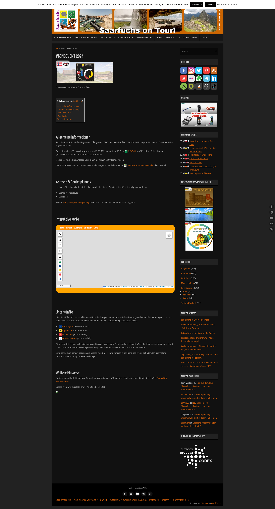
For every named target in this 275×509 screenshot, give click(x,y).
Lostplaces (185, 278)
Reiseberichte (187, 288)
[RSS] (271, 229)
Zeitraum (88, 227)
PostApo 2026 (195, 162)
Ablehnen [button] (210, 4)
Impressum (115, 500)
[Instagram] (271, 212)
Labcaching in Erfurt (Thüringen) (195, 319)
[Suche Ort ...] (60, 234)
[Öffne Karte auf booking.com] (60, 266)
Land (96, 227)
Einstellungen (66, 227)
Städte (185, 298)
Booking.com (68, 326)
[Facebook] (271, 206)
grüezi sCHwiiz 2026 (198, 158)
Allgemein (185, 268)
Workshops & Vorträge (85, 500)
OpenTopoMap (160, 286)
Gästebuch (154, 500)
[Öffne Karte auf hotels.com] (60, 274)
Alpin (185, 291)
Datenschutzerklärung (134, 500)
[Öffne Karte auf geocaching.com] (60, 262)
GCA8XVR (132, 151)
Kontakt (103, 500)
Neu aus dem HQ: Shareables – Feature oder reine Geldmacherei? (197, 386)
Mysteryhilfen (187, 283)
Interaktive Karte (64, 112)
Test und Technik (188, 303)
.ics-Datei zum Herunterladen (140, 165)
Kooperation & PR (180, 500)
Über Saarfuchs (63, 500)
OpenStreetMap (125, 286)
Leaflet (107, 286)
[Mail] (271, 223)
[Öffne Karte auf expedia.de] (60, 270)
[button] (60, 240)
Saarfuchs (185, 422)
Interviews (186, 273)
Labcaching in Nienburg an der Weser (198, 333)
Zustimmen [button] (197, 4)
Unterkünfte (62, 116)
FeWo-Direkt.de (69, 338)
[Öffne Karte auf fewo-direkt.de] (60, 279)
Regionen (187, 294)
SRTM (142, 286)
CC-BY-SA (169, 286)
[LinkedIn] (271, 218)
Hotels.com (67, 334)
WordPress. (216, 503)
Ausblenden (77, 101)
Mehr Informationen (227, 4)
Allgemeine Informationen (68, 106)
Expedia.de (67, 330)
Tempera (205, 503)
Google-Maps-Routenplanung (76, 202)
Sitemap (165, 500)
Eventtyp (78, 227)
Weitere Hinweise (64, 119)
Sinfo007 (185, 402)
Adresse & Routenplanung (68, 109)
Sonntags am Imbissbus (200, 173)
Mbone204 (186, 394)
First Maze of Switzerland (200, 154)
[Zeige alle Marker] (60, 257)
